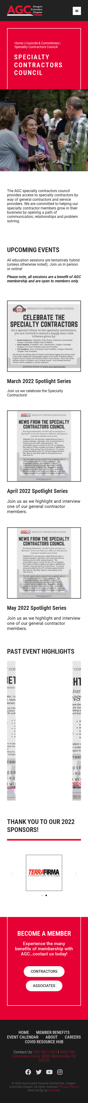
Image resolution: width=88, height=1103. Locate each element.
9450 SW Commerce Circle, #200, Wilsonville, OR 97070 (44, 1056)
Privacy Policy (68, 1086)
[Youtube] (49, 1072)
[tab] (11, 731)
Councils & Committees (42, 43)
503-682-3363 (46, 1052)
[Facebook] (28, 1072)
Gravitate (54, 1090)
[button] (12, 873)
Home (19, 43)
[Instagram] (60, 1072)
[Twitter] (39, 1072)
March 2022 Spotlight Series (39, 381)
